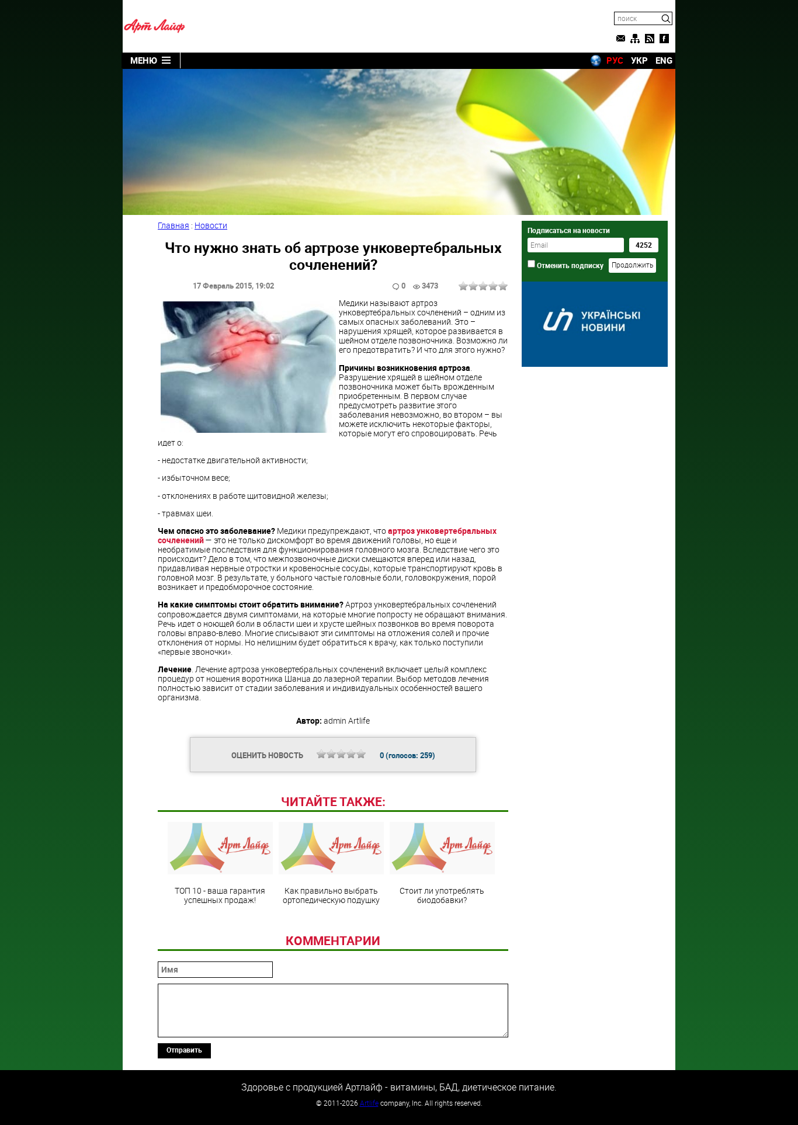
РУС (614, 60)
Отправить (184, 1049)
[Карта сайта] (635, 38)
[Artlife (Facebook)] (664, 38)
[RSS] (649, 38)
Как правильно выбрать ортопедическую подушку (331, 895)
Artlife (369, 1102)
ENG (663, 60)
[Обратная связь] (620, 38)
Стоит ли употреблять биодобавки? (442, 895)
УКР (639, 60)
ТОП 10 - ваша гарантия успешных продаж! (220, 895)
